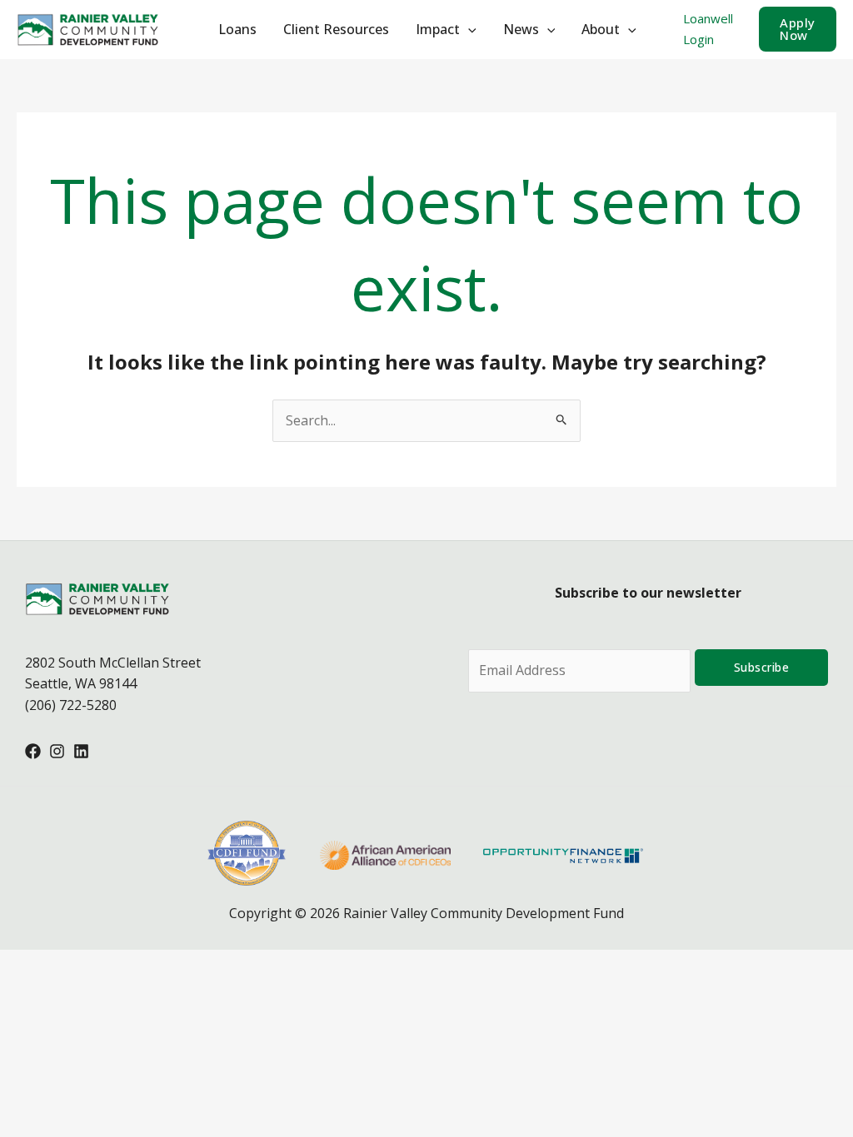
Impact (438, 29)
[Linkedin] (81, 751)
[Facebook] (33, 751)
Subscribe (762, 667)
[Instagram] (57, 751)
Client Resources (336, 29)
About (600, 29)
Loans (237, 29)
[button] (797, 29)
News (521, 29)
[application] (468, 29)
